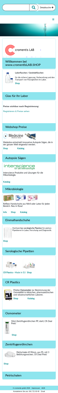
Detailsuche (46, 7)
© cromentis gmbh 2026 (21, 388)
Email (43, 391)
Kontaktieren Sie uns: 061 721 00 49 (26, 391)
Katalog (20, 149)
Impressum (36, 388)
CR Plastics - (9, 273)
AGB (43, 388)
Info (5, 212)
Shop (17, 83)
